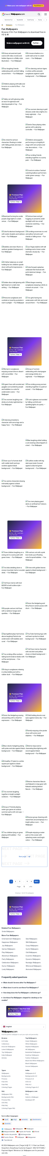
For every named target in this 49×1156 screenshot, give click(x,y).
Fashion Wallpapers (32, 1058)
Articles (4, 1058)
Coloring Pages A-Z (32, 1087)
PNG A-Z (28, 1084)
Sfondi (37, 1131)
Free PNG (5, 1084)
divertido (8, 1123)
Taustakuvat (8, 1140)
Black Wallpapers (31, 1063)
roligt (15, 1119)
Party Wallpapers (8, 959)
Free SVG (5, 1082)
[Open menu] (45, 14)
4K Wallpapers (30, 1049)
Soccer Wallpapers (31, 1066)
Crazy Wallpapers (32, 946)
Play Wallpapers (7, 952)
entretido (25, 1119)
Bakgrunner (32, 1137)
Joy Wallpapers (7, 946)
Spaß (6, 1119)
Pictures (4, 1079)
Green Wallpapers (31, 1041)
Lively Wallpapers (8, 969)
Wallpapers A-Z (30, 1073)
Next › (37, 881)
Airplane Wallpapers (32, 1046)
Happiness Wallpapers (10, 942)
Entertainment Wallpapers (11, 939)
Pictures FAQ (6, 1100)
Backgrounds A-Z (31, 1076)
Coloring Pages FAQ (8, 1108)
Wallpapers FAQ (7, 1094)
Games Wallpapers (8, 949)
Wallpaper (30, 1129)
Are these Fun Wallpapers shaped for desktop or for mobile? (22, 999)
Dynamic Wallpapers (33, 959)
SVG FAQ (5, 1102)
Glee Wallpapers (31, 939)
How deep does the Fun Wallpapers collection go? (22, 993)
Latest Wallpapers (8, 1049)
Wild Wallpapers (31, 942)
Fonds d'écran (8, 1137)
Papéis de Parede (25, 1131)
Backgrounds (6, 1076)
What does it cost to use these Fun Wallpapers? (21, 988)
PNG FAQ (5, 1105)
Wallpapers (9, 25)
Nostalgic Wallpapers (33, 963)
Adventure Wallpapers (10, 956)
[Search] (39, 14)
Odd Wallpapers (31, 952)
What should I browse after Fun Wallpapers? (19, 983)
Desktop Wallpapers (32, 1055)
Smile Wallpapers (8, 931)
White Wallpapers (31, 1044)
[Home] (2, 25)
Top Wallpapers (7, 1052)
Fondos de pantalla (10, 1134)
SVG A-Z (28, 1082)
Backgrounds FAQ (8, 1097)
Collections (5, 1044)
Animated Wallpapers (33, 969)
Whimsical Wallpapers (33, 966)
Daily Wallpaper (7, 1055)
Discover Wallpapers (8, 1046)
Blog (26, 1094)
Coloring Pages (7, 1087)
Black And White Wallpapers (34, 1061)
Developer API (30, 1100)
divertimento (36, 1119)
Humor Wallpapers (8, 966)
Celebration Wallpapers (10, 963)
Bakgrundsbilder (9, 1131)
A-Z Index (5, 1041)
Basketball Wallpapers (32, 1052)
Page (19, 886)
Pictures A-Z (29, 1079)
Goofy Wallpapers (32, 949)
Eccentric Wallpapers (33, 956)
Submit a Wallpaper (31, 1097)
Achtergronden (26, 1134)
